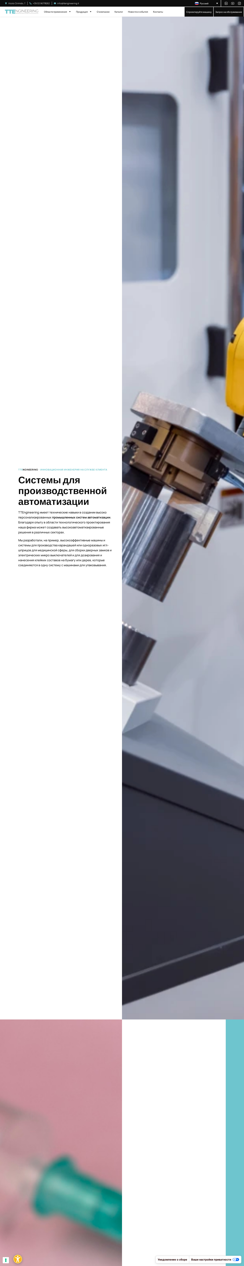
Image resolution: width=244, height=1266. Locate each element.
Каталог (119, 11)
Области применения (55, 11)
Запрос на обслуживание (228, 11)
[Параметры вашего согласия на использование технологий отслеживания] (6, 1260)
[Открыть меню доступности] (17, 1259)
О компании (103, 11)
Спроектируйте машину (199, 11)
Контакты (158, 11)
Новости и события (138, 11)
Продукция (82, 11)
